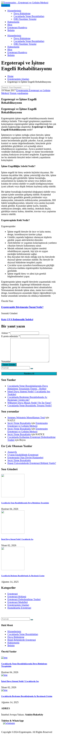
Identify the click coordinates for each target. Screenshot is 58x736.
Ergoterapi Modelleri (17, 602)
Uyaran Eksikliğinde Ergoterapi (22, 454)
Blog (9, 24)
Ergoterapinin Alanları (18, 605)
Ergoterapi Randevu (17, 27)
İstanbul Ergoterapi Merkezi (14, 616)
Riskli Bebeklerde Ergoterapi (21, 640)
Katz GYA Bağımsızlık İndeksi (17, 319)
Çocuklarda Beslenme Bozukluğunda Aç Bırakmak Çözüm (22, 576)
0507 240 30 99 (9, 726)
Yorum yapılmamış (19, 93)
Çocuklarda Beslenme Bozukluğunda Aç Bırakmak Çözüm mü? (27, 398)
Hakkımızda (13, 22)
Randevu (5, 5)
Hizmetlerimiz (14, 10)
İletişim (11, 30)
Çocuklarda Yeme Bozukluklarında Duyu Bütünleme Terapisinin (25, 503)
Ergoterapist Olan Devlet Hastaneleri (25, 457)
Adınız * (5, 333)
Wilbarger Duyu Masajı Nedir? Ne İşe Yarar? (29, 402)
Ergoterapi (12, 593)
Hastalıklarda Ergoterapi (19, 607)
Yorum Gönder (8, 364)
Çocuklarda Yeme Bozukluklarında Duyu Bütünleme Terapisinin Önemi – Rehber (27, 387)
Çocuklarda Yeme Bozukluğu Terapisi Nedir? (29, 405)
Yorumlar (5, 361)
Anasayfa (12, 452)
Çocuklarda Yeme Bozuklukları (29, 16)
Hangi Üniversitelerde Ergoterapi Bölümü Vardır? (31, 463)
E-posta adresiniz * (10, 336)
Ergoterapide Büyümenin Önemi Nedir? (22, 307)
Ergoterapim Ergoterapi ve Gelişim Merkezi (27, 424)
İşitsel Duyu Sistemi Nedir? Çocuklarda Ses (17, 539)
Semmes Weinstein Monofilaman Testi (26, 417)
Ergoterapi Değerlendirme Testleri (24, 599)
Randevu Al (29, 373)
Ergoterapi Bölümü (16, 596)
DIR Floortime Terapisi (25, 19)
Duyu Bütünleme (22, 13)
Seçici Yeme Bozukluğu (19, 423)
